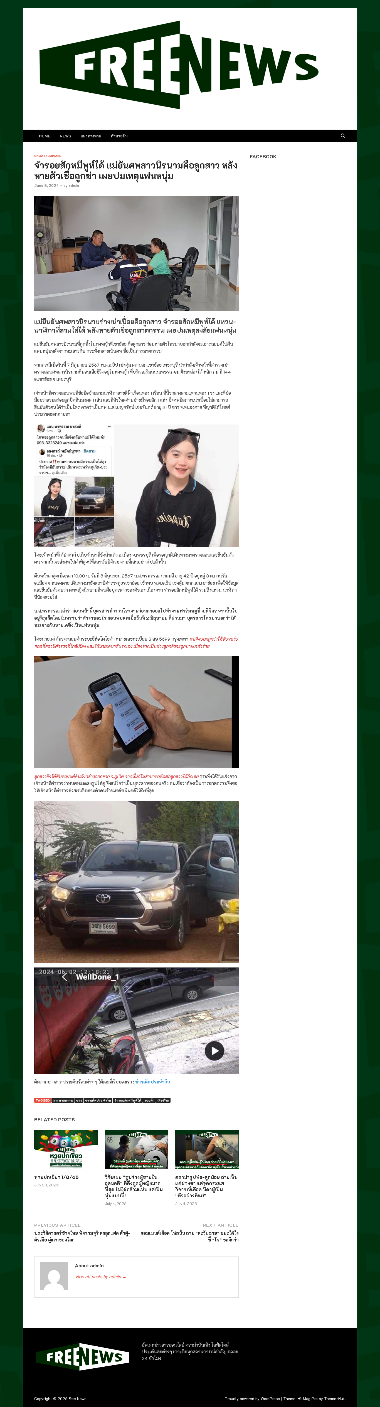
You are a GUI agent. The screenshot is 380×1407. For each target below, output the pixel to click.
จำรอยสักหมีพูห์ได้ (127, 1100)
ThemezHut (334, 1398)
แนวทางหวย (91, 136)
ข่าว (79, 1100)
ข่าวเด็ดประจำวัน (152, 1082)
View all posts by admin (101, 1276)
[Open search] (343, 136)
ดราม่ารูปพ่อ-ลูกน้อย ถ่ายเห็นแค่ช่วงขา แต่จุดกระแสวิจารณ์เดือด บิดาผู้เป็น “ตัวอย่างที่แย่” (206, 1186)
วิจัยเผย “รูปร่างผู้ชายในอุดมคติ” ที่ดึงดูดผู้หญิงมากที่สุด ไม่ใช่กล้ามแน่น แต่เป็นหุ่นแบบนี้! (134, 1186)
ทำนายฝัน (119, 136)
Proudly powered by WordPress (252, 1398)
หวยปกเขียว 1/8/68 (56, 1177)
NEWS (65, 136)
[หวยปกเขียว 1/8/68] (66, 1151)
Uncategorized (47, 156)
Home (44, 136)
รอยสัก (149, 1100)
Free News (78, 1398)
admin (73, 185)
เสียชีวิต (163, 1100)
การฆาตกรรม (63, 1100)
